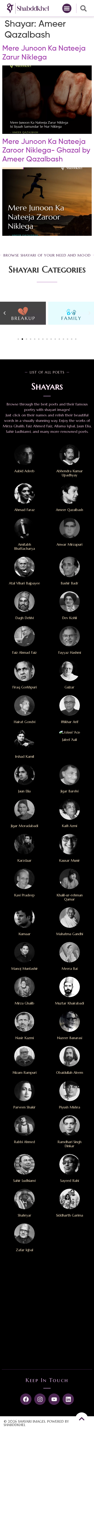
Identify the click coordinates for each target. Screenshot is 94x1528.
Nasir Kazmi (24, 1038)
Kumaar (24, 934)
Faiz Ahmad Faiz (24, 652)
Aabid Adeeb (24, 471)
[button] (67, 8)
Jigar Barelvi (69, 791)
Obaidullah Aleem (69, 1072)
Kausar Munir (69, 860)
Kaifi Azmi (69, 826)
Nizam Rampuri (25, 1072)
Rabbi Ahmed (24, 1142)
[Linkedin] (68, 1399)
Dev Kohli (69, 618)
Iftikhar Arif (69, 722)
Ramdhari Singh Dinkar (69, 1144)
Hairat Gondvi (24, 722)
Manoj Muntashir (24, 968)
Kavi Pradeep (24, 895)
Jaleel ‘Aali (69, 739)
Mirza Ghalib (24, 1003)
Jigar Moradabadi (24, 826)
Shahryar (24, 1215)
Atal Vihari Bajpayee (24, 583)
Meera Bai (70, 968)
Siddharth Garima (69, 1215)
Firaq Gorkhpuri (24, 687)
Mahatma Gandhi (69, 934)
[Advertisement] (47, 1312)
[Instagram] (40, 1399)
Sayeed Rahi (69, 1180)
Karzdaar (24, 860)
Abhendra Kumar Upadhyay (69, 473)
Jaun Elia (24, 791)
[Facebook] (25, 1399)
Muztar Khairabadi (69, 1003)
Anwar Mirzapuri (69, 544)
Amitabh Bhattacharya (24, 546)
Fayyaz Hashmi (69, 652)
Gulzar (69, 687)
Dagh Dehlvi (24, 618)
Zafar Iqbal (24, 1250)
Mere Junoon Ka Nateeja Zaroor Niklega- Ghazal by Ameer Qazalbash (46, 150)
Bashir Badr (69, 583)
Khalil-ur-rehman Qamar (70, 897)
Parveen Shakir (24, 1107)
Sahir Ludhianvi (24, 1180)
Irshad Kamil (24, 756)
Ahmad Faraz (24, 510)
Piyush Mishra (69, 1107)
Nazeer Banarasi (69, 1038)
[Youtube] (54, 1399)
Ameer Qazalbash (69, 510)
